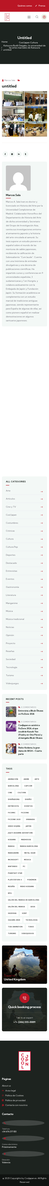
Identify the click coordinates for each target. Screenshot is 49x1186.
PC (24, 866)
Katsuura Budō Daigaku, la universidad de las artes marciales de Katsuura (25, 46)
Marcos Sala (9, 80)
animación (13, 779)
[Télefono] (23, 1123)
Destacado (11, 563)
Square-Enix (14, 920)
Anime (26, 779)
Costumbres (12, 523)
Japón (28, 826)
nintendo (12, 866)
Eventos (10, 579)
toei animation (15, 927)
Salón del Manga (16, 907)
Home (5, 41)
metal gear (29, 853)
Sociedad (10, 659)
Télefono (6, 1129)
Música (9, 611)
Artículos (10, 498)
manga (11, 846)
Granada (30, 819)
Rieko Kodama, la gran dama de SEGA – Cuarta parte (30, 750)
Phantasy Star (15, 873)
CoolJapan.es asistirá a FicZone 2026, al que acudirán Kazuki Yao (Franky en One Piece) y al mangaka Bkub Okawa (30, 731)
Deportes (10, 555)
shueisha (12, 913)
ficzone (25, 813)
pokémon (31, 880)
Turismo (10, 675)
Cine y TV (11, 506)
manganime (13, 853)
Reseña (11, 886)
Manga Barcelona (29, 846)
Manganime (12, 603)
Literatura (11, 595)
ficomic (12, 813)
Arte (8, 490)
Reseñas (10, 651)
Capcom (28, 786)
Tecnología (11, 667)
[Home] (7, 17)
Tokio (31, 927)
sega (32, 907)
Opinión (10, 635)
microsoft (13, 860)
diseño (28, 799)
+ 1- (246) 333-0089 (24, 1022)
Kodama (12, 840)
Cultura (34, 42)
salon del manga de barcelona (23, 900)
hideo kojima (14, 826)
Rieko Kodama (27, 886)
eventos (28, 806)
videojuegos (28, 933)
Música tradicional (15, 619)
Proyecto (10, 643)
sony (24, 913)
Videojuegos (12, 683)
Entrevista (13, 806)
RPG (10, 893)
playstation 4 (15, 880)
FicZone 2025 (14, 819)
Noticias (10, 627)
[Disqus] (24, 366)
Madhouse (26, 840)
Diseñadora (13, 799)
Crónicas (10, 530)
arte (37, 779)
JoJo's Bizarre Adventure (20, 833)
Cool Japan (24, 42)
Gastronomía (12, 587)
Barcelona (13, 786)
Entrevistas (11, 571)
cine (10, 793)
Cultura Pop (12, 547)
